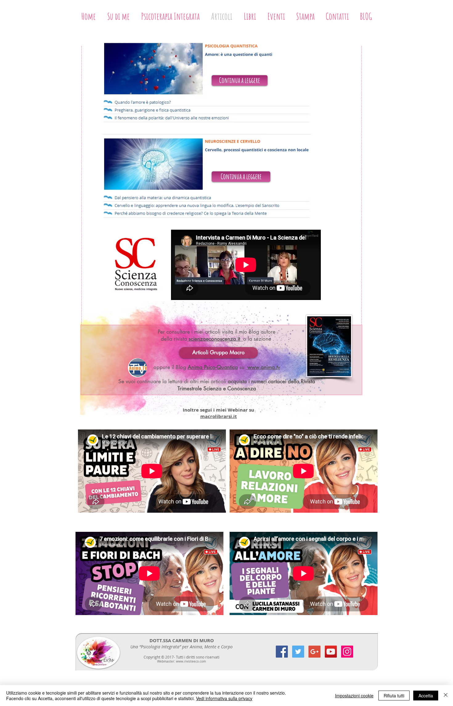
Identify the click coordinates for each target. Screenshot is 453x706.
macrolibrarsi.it (218, 416)
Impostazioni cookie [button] (354, 695)
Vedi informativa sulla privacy (224, 698)
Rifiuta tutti (394, 695)
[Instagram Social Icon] (347, 652)
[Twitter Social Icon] (298, 652)
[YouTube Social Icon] (331, 652)
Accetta (425, 695)
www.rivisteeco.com (191, 661)
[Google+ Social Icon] (314, 652)
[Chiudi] (445, 695)
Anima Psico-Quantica (213, 367)
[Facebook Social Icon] (282, 652)
